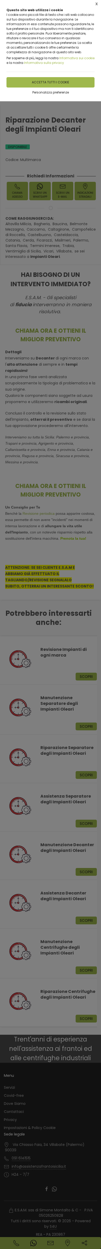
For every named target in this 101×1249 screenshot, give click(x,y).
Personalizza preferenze (50, 92)
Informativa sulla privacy (44, 63)
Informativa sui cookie (77, 58)
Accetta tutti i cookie (50, 82)
